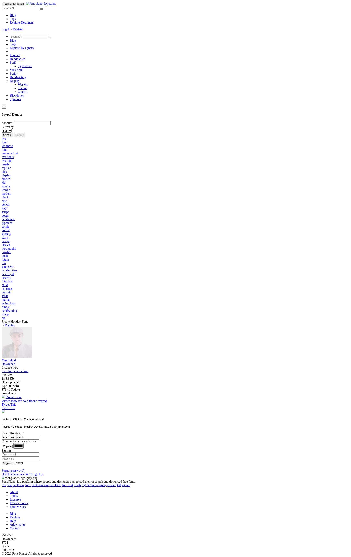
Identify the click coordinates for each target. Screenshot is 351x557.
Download (8, 364)
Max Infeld (9, 360)
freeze (33, 401)
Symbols (15, 99)
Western (23, 84)
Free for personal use (15, 371)
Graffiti (22, 91)
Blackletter (17, 95)
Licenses (15, 499)
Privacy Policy (19, 503)
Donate (19, 134)
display (102, 485)
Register (18, 29)
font (9, 485)
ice (20, 401)
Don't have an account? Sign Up (22, 474)
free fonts (55, 485)
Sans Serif (16, 70)
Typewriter (25, 66)
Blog (13, 15)
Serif (13, 62)
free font (67, 485)
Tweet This (9, 404)
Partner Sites (18, 506)
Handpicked (17, 59)
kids (94, 485)
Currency (8, 127)
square (126, 485)
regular (86, 485)
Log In (6, 29)
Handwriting (18, 77)
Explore (15, 517)
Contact (15, 528)
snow (14, 401)
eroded (111, 485)
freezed (42, 401)
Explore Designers (22, 22)
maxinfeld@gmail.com (57, 426)
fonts (28, 485)
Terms (14, 495)
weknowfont (40, 485)
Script (13, 73)
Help (13, 521)
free (4, 485)
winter (6, 401)
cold (25, 401)
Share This (8, 408)
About (14, 492)
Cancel (7, 134)
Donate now (14, 397)
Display (15, 81)
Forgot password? (13, 470)
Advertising (17, 524)
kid (119, 485)
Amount (7, 123)
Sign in (7, 463)
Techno (22, 88)
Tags (13, 19)
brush (77, 485)
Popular (15, 55)
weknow (18, 485)
